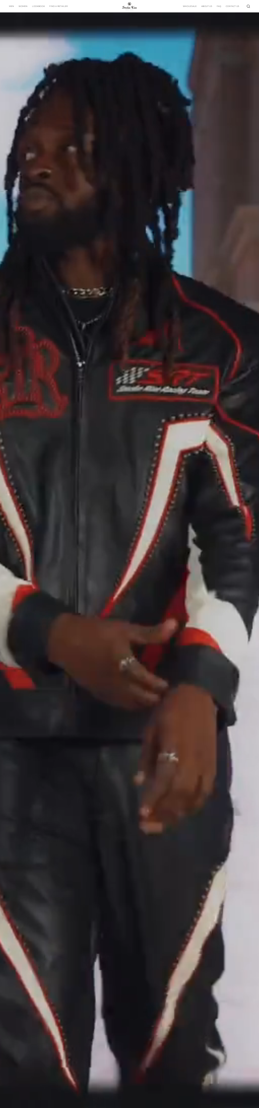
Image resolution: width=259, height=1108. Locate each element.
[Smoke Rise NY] (129, 6)
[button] (38, 6)
